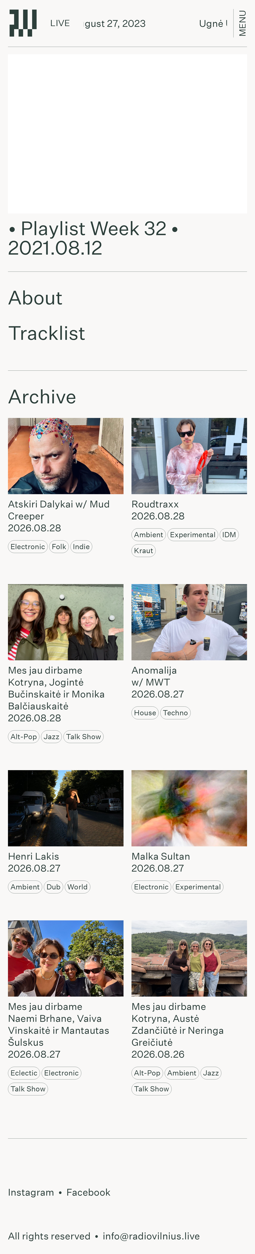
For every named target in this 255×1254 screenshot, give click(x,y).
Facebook (88, 1192)
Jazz (51, 736)
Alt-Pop (23, 736)
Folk (59, 546)
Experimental (193, 534)
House (145, 712)
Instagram (31, 1192)
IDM (229, 534)
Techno (175, 712)
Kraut (143, 550)
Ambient (148, 534)
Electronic (27, 546)
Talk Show (83, 736)
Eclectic (23, 1073)
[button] (64, 456)
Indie (81, 546)
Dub (53, 886)
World (77, 886)
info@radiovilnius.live (151, 1236)
